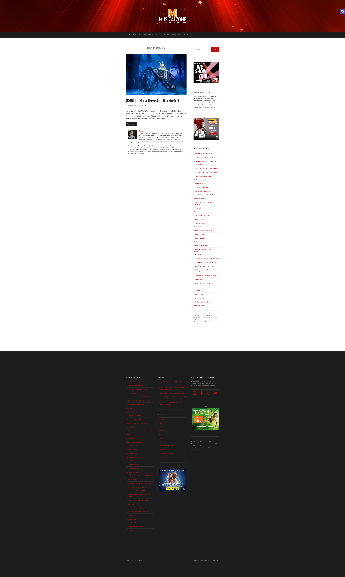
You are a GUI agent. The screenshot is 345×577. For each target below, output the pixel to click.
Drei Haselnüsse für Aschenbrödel (205, 262)
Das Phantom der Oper (202, 215)
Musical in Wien (198, 294)
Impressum (163, 449)
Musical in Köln (198, 212)
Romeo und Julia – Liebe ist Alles (205, 266)
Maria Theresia (199, 298)
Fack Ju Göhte (199, 255)
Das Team (163, 442)
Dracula (197, 290)
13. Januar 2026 (131, 105)
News (160, 423)
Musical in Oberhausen (201, 245)
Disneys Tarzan (199, 164)
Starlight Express (200, 223)
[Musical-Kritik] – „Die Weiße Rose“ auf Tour (172, 393)
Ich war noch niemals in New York (205, 287)
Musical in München (200, 227)
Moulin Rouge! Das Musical (203, 176)
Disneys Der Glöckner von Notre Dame (207, 258)
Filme (186, 35)
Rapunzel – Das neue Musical (204, 283)
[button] (342, 11)
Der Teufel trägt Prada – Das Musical (206, 172)
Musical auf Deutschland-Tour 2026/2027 (139, 476)
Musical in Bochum (199, 219)
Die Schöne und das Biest (202, 302)
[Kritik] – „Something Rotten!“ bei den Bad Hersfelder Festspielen (171, 388)
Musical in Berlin (199, 198)
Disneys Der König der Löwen (204, 157)
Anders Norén (207, 560)
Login (161, 457)
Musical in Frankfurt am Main (203, 230)
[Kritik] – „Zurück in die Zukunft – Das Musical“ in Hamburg (170, 403)
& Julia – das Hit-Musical (202, 191)
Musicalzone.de (136, 560)
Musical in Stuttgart (200, 180)
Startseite (161, 419)
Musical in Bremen (199, 234)
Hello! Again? (199, 279)
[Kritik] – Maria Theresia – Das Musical (152, 100)
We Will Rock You (200, 183)
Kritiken (166, 35)
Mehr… (160, 438)
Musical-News (131, 35)
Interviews (176, 35)
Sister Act (198, 208)
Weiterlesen (131, 124)
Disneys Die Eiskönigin (202, 187)
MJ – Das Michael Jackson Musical (205, 161)
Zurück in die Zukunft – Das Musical (206, 168)
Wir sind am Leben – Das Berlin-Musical (139, 431)
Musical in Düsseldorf (200, 242)
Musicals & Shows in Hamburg (203, 153)
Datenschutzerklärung (167, 453)
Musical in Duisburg (200, 238)
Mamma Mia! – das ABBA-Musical (205, 275)
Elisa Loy (142, 105)
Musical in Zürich (199, 305)
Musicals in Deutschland (148, 35)
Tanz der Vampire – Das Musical (204, 195)
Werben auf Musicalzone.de (168, 445)
